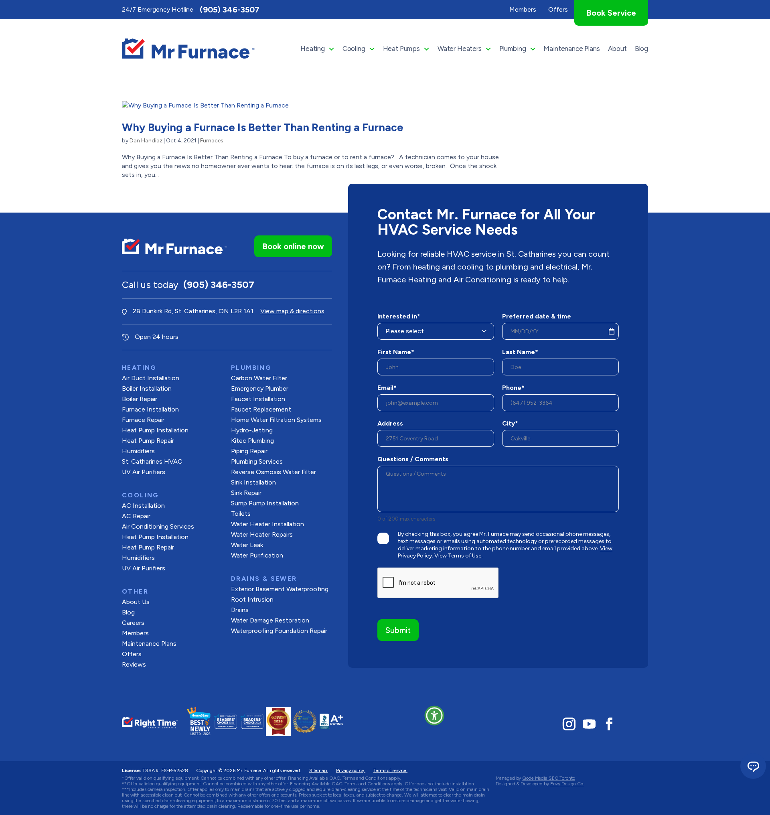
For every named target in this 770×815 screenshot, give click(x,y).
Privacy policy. (350, 770)
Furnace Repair (143, 420)
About (617, 49)
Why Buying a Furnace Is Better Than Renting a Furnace (262, 127)
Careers (133, 622)
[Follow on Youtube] (589, 724)
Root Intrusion (252, 599)
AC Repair (136, 516)
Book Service (611, 13)
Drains (240, 610)
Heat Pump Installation (155, 430)
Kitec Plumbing (252, 440)
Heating (312, 49)
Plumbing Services (257, 461)
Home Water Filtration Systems (276, 420)
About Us (136, 602)
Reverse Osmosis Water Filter (273, 472)
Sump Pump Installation (265, 503)
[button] (434, 716)
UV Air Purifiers (143, 472)
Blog (641, 49)
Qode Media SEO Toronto (548, 778)
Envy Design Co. (567, 784)
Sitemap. (318, 770)
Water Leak (247, 545)
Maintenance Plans (571, 49)
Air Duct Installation (150, 378)
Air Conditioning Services (158, 526)
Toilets (241, 513)
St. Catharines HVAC (152, 461)
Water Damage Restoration (270, 620)
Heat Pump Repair (148, 440)
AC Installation (143, 505)
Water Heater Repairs (262, 534)
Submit (398, 630)
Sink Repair (246, 493)
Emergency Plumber (259, 388)
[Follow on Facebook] (609, 724)
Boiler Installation (147, 388)
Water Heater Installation (267, 524)
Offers (132, 654)
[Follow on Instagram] (569, 724)
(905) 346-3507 (229, 9)
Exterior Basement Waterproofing (279, 589)
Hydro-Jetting (252, 430)
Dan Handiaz (146, 140)
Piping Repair (249, 451)
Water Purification (257, 555)
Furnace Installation (150, 409)
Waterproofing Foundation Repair (279, 631)
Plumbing (512, 49)
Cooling (353, 49)
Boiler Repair (139, 399)
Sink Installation (253, 482)
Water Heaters (460, 49)
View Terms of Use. (458, 555)
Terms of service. (390, 770)
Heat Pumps (401, 49)
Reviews (134, 664)
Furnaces (211, 140)
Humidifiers (138, 451)
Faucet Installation (258, 399)
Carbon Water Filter (259, 378)
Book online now (293, 246)
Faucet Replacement (261, 409)
